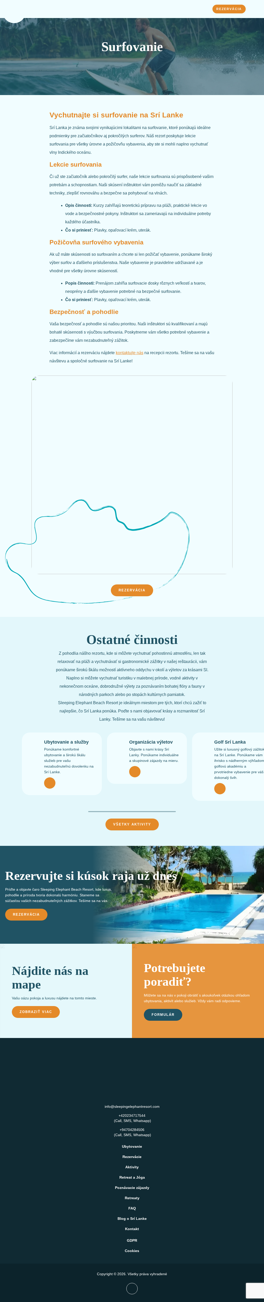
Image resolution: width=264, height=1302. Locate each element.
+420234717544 (132, 1115)
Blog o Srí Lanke (132, 1218)
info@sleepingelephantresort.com (132, 1106)
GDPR (132, 1240)
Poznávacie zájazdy (132, 1188)
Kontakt (132, 1229)
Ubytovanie (132, 1146)
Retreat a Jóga (132, 1177)
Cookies (132, 1251)
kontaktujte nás (129, 353)
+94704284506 (132, 1130)
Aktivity (132, 1167)
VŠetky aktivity (132, 824)
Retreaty (132, 1198)
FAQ (132, 1208)
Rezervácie (132, 1157)
